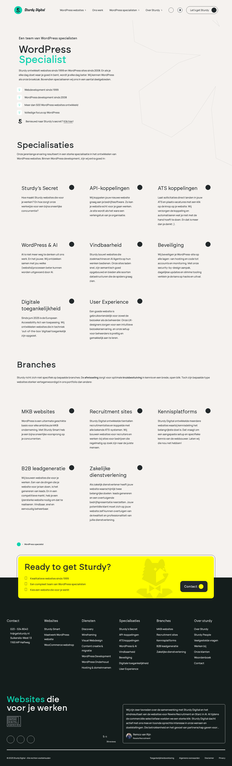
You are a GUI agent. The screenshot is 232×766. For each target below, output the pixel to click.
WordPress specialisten (123, 10)
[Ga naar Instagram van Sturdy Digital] (20, 739)
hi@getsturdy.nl (20, 633)
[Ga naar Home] (19, 544)
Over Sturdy (153, 10)
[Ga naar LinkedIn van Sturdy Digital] (10, 739)
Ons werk (97, 10)
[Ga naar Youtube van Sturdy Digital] (31, 739)
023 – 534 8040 (19, 629)
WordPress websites (72, 10)
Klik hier (68, 121)
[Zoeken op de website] (171, 10)
